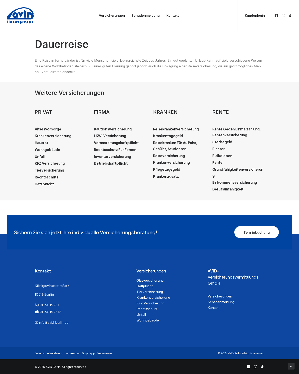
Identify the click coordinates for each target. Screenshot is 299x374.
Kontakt (172, 15)
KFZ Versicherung (150, 303)
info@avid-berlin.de (54, 322)
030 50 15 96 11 (49, 305)
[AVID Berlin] (20, 15)
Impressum (73, 353)
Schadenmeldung (146, 15)
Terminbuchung (256, 232)
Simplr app (88, 353)
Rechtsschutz (146, 309)
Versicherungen (112, 15)
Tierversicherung (149, 292)
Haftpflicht (144, 286)
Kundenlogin (255, 15)
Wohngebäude (147, 320)
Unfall (141, 315)
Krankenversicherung (153, 297)
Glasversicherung (150, 280)
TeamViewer (104, 353)
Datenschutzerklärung (49, 353)
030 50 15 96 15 (49, 312)
